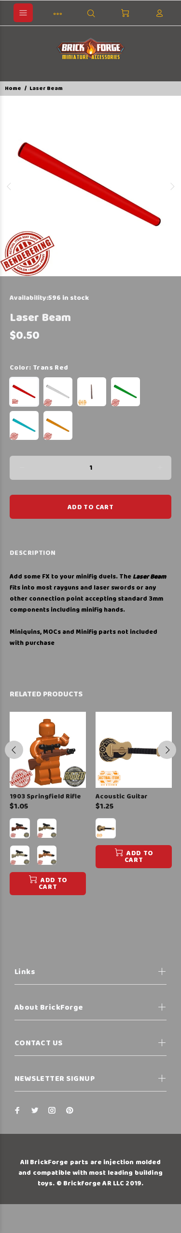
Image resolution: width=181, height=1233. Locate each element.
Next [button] (172, 186)
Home (13, 88)
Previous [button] (9, 186)
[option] (90, 186)
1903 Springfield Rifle (45, 796)
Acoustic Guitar (122, 796)
